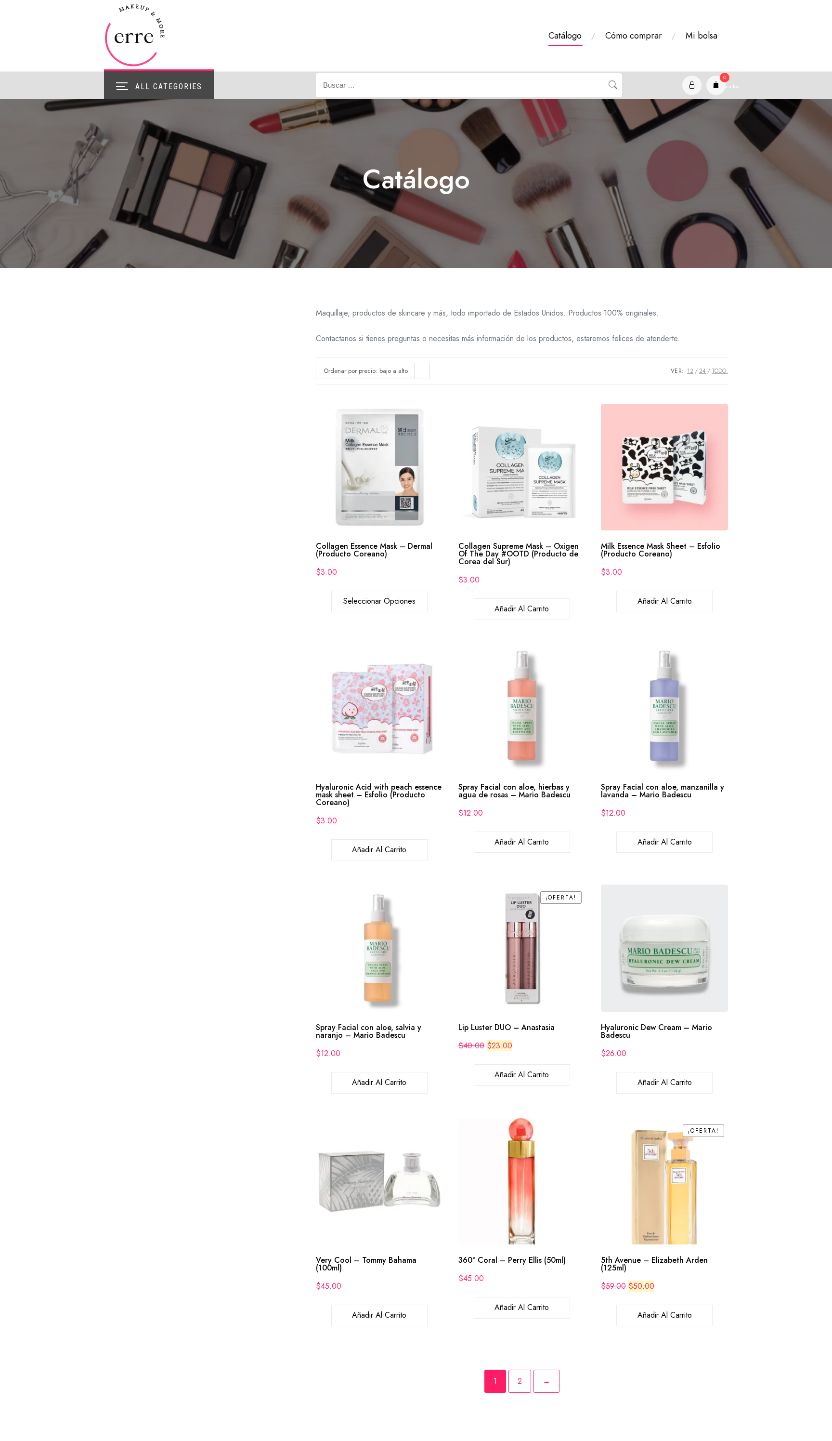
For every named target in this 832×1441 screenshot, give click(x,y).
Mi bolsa (701, 35)
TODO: (720, 371)
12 (690, 371)
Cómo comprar (633, 35)
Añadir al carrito (521, 608)
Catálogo (565, 35)
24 (702, 371)
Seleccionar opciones (379, 601)
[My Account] (692, 85)
